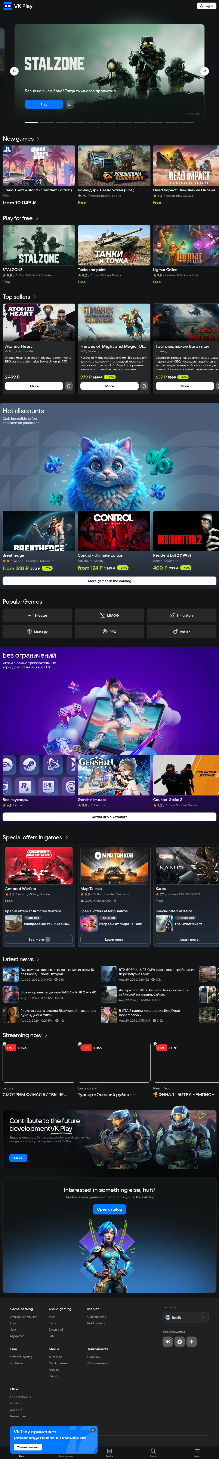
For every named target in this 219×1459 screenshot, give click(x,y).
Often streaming (21, 1357)
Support (16, 1410)
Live (13, 1349)
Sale (13, 1329)
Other (15, 1389)
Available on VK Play (23, 1317)
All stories (55, 1357)
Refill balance (96, 1323)
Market (93, 1309)
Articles (54, 1370)
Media (54, 1349)
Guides (54, 1376)
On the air (16, 1363)
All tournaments (98, 1363)
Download (56, 1329)
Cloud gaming (60, 1309)
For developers (20, 1397)
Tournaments (97, 1349)
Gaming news (58, 1363)
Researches (18, 1416)
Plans (52, 1323)
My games (17, 1336)
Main (52, 1317)
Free (13, 1323)
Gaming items (96, 1317)
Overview (93, 1357)
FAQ (52, 1336)
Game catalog (21, 1309)
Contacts (16, 1403)
